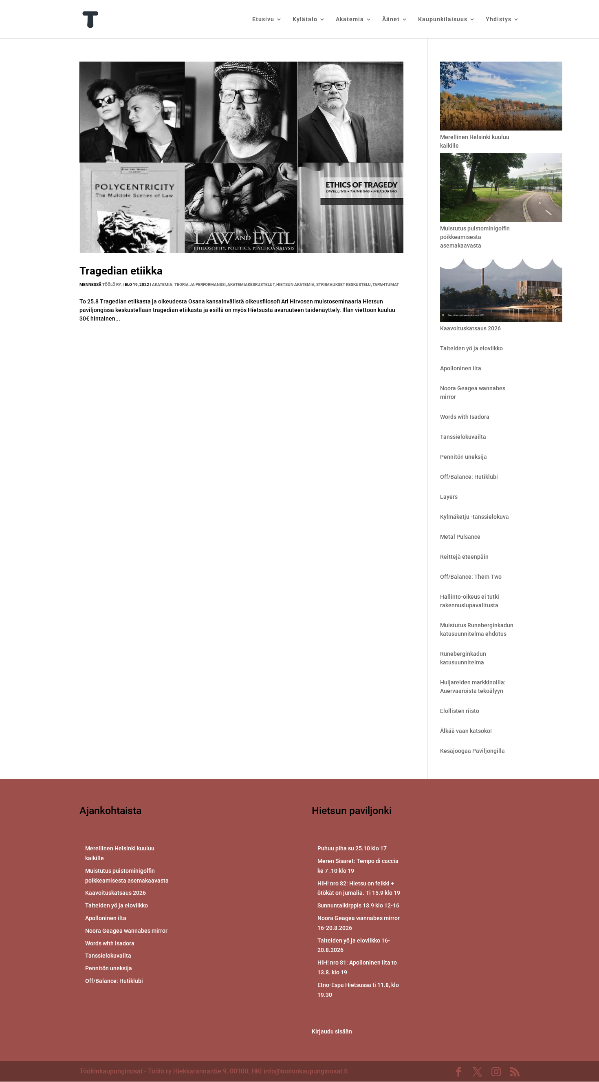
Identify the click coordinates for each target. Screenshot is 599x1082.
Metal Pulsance (460, 536)
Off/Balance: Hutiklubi (469, 477)
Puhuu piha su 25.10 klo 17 (352, 848)
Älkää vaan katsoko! (466, 731)
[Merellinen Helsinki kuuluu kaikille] (501, 97)
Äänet (391, 19)
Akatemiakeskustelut (251, 284)
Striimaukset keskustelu (343, 284)
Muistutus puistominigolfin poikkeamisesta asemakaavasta (475, 237)
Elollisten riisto (459, 711)
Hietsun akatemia (295, 284)
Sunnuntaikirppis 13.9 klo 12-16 (358, 905)
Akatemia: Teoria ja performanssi (189, 284)
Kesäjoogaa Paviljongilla (472, 751)
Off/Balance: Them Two (471, 576)
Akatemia (350, 19)
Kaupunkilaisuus (442, 19)
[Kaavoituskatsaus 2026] (501, 288)
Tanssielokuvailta (463, 437)
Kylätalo (305, 19)
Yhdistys (498, 19)
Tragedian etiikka (121, 271)
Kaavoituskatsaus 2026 (470, 328)
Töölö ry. (112, 284)
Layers (449, 496)
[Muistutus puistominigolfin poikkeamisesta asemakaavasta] (501, 188)
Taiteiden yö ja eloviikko (471, 348)
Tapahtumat (385, 284)
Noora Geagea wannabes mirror (126, 930)
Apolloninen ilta (460, 368)
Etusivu (263, 19)
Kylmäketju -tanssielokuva (474, 516)
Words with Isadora (464, 417)
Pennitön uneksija (463, 457)
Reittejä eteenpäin (464, 556)
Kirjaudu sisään (332, 1031)
